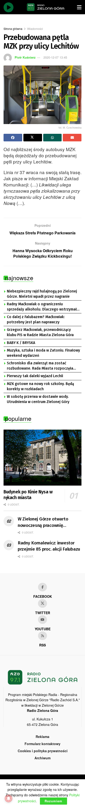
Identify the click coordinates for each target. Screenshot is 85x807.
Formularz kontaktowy (42, 743)
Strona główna (13, 29)
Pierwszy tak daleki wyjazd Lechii (35, 376)
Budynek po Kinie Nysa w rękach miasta (28, 494)
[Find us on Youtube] (42, 619)
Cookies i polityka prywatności (43, 750)
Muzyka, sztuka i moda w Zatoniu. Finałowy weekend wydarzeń (43, 353)
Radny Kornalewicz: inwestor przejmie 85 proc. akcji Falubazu (49, 546)
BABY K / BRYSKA (21, 343)
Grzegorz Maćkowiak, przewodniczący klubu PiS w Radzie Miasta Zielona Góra (40, 332)
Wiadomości (35, 29)
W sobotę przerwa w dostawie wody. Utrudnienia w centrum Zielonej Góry (38, 399)
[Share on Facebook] (13, 137)
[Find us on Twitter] (42, 603)
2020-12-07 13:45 (55, 57)
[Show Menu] (79, 7)
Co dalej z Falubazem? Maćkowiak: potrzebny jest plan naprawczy (36, 319)
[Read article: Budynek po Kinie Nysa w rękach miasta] (42, 458)
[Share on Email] (72, 137)
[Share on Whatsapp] (52, 137)
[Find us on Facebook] (42, 587)
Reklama (42, 736)
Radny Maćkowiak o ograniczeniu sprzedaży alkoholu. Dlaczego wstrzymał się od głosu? (42, 307)
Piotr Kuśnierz (25, 57)
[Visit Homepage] (45, 7)
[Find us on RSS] (42, 635)
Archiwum (42, 758)
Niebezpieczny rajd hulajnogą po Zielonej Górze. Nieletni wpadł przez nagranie (42, 294)
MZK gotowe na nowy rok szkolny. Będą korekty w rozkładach (40, 386)
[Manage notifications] (8, 798)
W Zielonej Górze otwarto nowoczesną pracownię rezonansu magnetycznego (44, 522)
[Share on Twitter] (32, 137)
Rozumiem (53, 801)
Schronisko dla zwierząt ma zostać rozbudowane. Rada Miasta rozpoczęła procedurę (40, 366)
